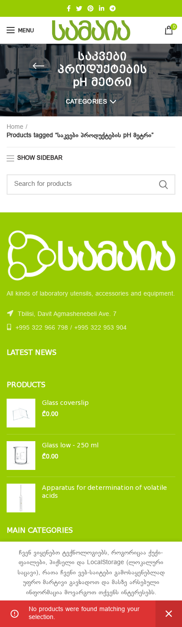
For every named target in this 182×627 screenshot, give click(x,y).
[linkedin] (101, 8)
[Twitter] (79, 8)
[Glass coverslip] (21, 413)
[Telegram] (112, 8)
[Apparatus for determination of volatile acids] (21, 498)
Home (15, 127)
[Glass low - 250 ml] (21, 455)
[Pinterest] (90, 8)
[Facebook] (68, 8)
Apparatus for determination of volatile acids (104, 491)
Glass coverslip (65, 402)
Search (163, 184)
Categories (86, 102)
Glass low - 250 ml (70, 445)
